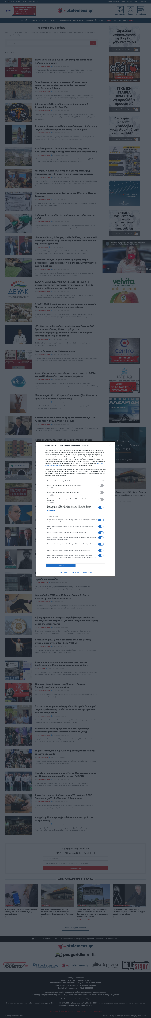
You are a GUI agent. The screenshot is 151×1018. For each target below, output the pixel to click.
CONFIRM (61, 565)
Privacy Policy (87, 572)
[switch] (101, 485)
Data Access (75, 572)
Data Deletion (63, 572)
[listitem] (75, 481)
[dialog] (75, 509)
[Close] (111, 445)
